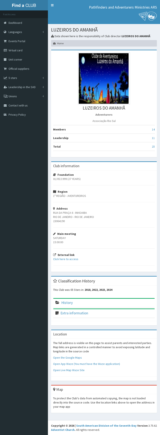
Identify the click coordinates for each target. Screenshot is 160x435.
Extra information (74, 313)
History (67, 302)
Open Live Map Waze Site (69, 370)
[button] (52, 5)
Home (60, 43)
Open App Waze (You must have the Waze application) (86, 364)
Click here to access (65, 259)
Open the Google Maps (67, 357)
